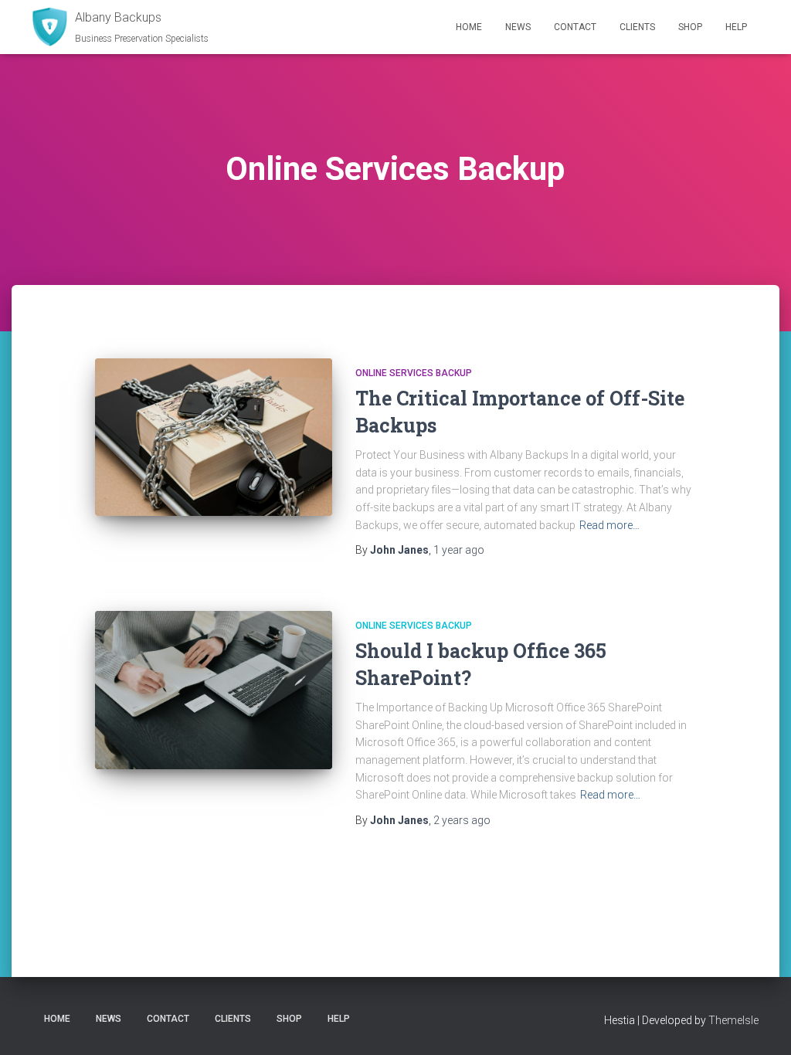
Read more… (609, 525)
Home (469, 27)
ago (458, 550)
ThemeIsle (733, 1020)
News (518, 27)
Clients (637, 27)
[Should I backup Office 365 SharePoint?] (213, 690)
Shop (690, 27)
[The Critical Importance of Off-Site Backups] (213, 437)
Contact (575, 27)
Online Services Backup (413, 373)
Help (736, 27)
